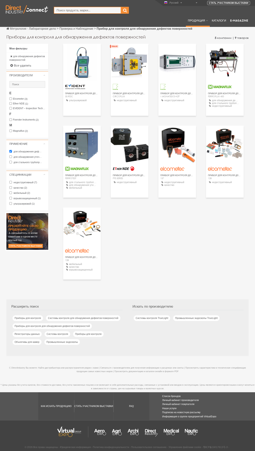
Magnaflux (20, 130)
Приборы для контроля (28, 318)
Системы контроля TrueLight (152, 318)
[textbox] (87, 10)
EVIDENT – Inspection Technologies (29, 108)
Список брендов (171, 396)
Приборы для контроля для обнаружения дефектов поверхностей (52, 326)
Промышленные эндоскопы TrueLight (196, 318)
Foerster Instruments (26, 119)
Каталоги (219, 20)
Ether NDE (20, 103)
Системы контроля (57, 334)
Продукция (196, 20)
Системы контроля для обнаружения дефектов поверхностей (83, 318)
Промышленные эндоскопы (62, 342)
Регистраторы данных (27, 334)
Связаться (130, 50)
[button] (27, 75)
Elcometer (20, 98)
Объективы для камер (27, 342)
